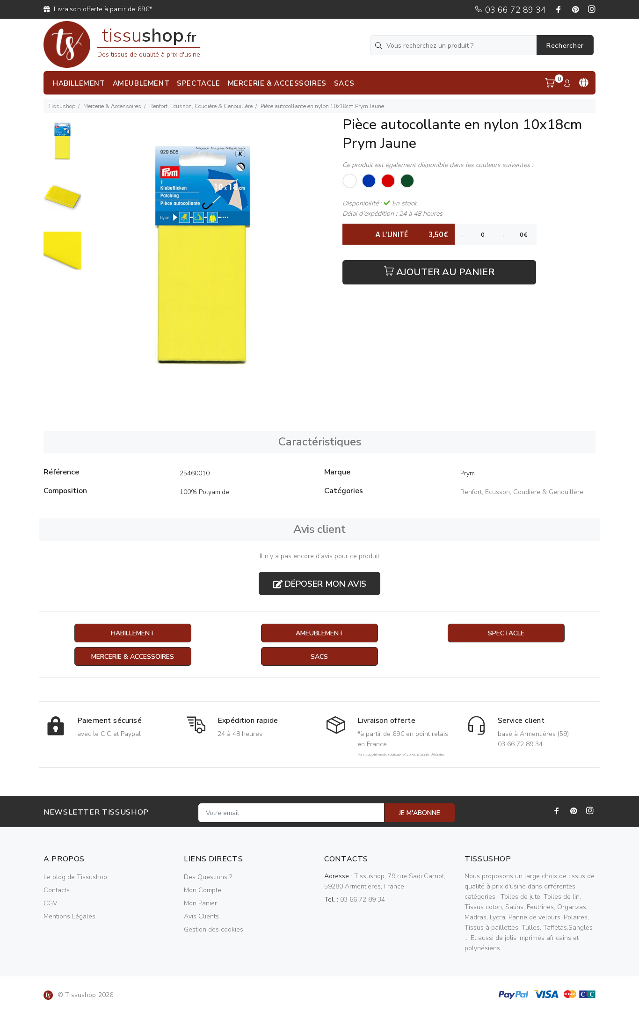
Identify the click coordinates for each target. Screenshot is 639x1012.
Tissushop (61, 106)
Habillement (132, 633)
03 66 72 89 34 (514, 9)
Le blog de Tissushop (75, 877)
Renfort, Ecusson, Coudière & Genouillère (201, 106)
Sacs (319, 656)
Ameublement (319, 633)
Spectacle (506, 633)
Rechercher (565, 45)
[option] (62, 146)
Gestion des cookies (213, 929)
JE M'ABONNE (419, 812)
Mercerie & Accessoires (112, 106)
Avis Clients (201, 916)
